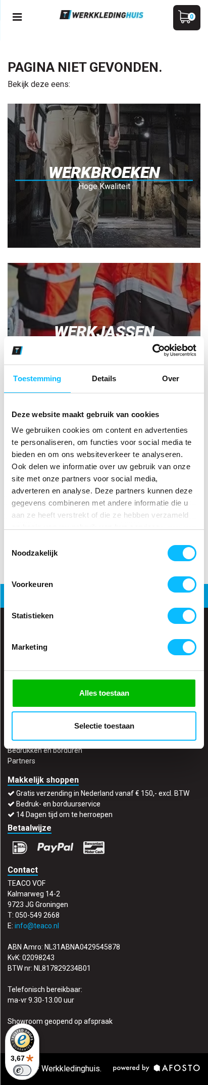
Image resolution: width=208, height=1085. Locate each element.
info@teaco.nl (37, 926)
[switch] (182, 584)
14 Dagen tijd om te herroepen (64, 814)
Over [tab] (170, 378)
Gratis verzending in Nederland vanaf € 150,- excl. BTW (102, 793)
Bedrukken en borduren (45, 750)
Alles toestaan (104, 693)
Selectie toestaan (104, 725)
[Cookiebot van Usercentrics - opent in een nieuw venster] (152, 350)
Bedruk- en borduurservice (58, 804)
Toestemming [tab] (37, 378)
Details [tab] (104, 378)
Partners (21, 761)
